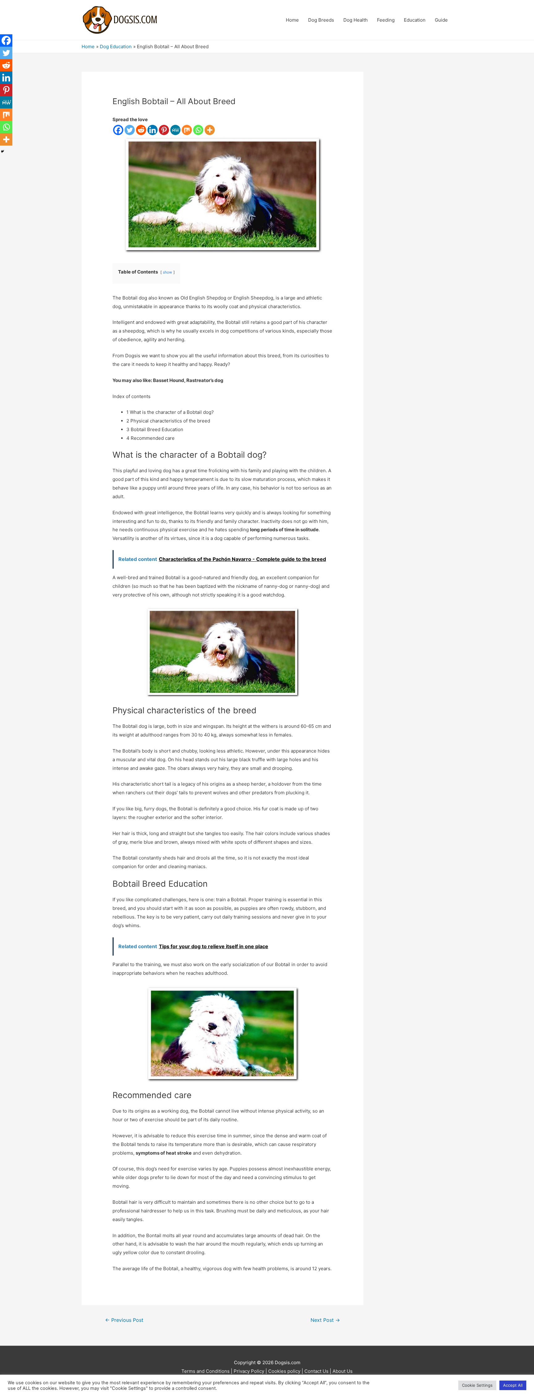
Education (415, 20)
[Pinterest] (164, 130)
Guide (441, 20)
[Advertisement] (417, 164)
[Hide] (2, 151)
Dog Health (355, 20)
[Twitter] (130, 130)
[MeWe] (175, 130)
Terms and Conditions (205, 1371)
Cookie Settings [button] (477, 1385)
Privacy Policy (249, 1371)
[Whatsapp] (198, 130)
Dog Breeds (321, 20)
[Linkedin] (152, 130)
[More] (210, 130)
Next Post (325, 1320)
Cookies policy (284, 1371)
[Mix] (187, 130)
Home (292, 20)
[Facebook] (118, 130)
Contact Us (316, 1371)
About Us (343, 1371)
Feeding (386, 20)
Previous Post (124, 1320)
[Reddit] (141, 130)
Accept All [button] (513, 1385)
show (167, 272)
